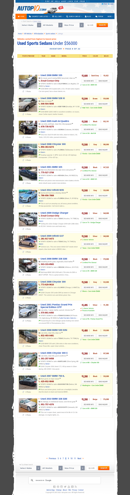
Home (22, 16)
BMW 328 (94, 271)
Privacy (74, 490)
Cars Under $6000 (96, 108)
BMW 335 (94, 85)
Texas (84, 248)
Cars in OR (85, 271)
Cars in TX (85, 222)
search (102, 25)
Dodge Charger (96, 222)
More (110, 16)
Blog (89, 16)
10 (71, 458)
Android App (50, 490)
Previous (51, 458)
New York (85, 108)
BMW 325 (94, 179)
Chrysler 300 (95, 362)
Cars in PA (85, 319)
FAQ (69, 490)
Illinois (84, 291)
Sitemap (58, 490)
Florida (84, 154)
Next (80, 458)
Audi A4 (93, 133)
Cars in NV (85, 179)
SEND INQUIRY (103, 81)
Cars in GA (85, 133)
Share (105, 4)
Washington (86, 385)
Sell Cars (58, 16)
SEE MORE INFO (89, 81)
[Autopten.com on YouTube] (69, 486)
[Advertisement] (65, 65)
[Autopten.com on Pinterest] (58, 486)
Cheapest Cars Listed (40, 16)
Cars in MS (85, 408)
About (65, 490)
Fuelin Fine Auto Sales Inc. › (68, 318)
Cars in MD (85, 362)
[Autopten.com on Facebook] (54, 486)
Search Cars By (74, 16)
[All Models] (52, 25)
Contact (81, 490)
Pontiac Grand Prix (97, 319)
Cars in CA (85, 85)
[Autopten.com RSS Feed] (76, 486)
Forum (100, 16)
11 (75, 458)
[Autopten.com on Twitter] (65, 486)
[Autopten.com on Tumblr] (72, 486)
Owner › (47, 86)
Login (111, 4)
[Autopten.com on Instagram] (61, 486)
